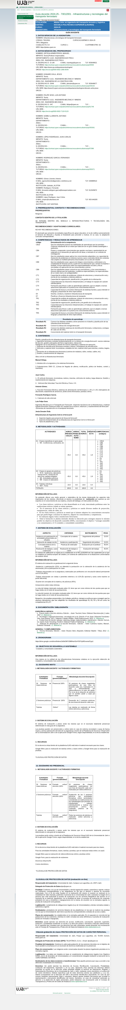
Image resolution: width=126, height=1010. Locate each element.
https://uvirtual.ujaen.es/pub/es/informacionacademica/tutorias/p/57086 (69, 148)
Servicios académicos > (26, 9)
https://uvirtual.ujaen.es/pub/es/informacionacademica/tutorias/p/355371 (70, 169)
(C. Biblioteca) (46, 615)
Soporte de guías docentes (102, 989)
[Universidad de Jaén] (63, 3)
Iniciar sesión (98, 1)
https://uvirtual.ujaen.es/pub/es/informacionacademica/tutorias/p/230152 (70, 86)
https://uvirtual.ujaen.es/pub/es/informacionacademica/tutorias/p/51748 (69, 107)
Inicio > (18, 9)
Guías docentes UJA (23, 13)
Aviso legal (99, 991)
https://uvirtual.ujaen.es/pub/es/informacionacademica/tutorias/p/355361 (70, 127)
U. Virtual (106, 1)
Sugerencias (106, 991)
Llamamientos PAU (22, 23)
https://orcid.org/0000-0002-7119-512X (55, 111)
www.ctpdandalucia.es (93, 927)
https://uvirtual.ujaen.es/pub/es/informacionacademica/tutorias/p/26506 (69, 65)
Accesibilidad (93, 991)
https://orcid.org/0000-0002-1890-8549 (55, 69)
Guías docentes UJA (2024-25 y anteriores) (25, 17)
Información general (26, 7)
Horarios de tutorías (23, 20)
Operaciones (39, 7)
